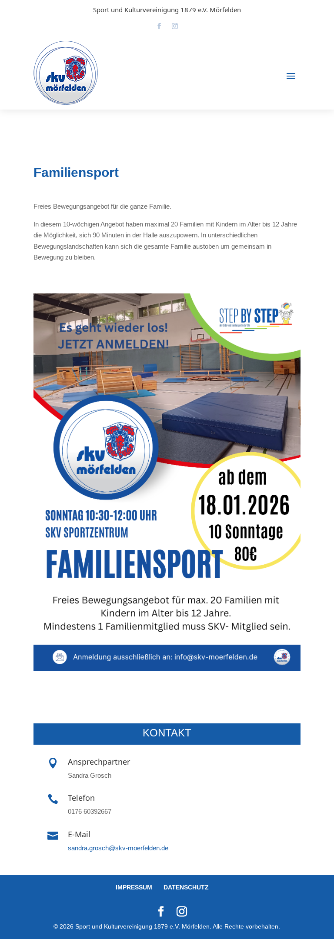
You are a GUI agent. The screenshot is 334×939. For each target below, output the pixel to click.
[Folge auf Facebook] (159, 26)
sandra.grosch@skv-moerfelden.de (118, 848)
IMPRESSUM (134, 887)
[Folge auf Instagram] (175, 26)
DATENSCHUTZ (186, 887)
